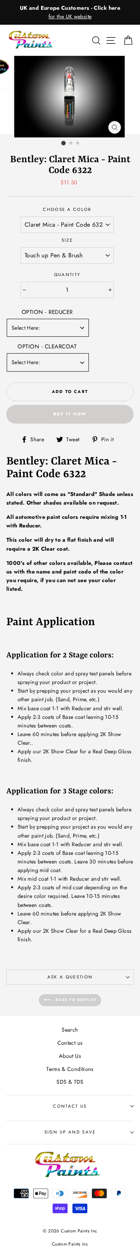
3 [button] (78, 143)
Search (70, 1029)
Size (67, 240)
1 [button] (63, 143)
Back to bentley (75, 999)
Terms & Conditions (70, 1069)
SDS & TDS (69, 1082)
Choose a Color (67, 209)
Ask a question (70, 977)
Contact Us (70, 1106)
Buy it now (70, 414)
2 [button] (71, 143)
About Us (70, 1056)
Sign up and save (70, 1132)
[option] (70, 12)
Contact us (70, 1043)
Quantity (67, 275)
